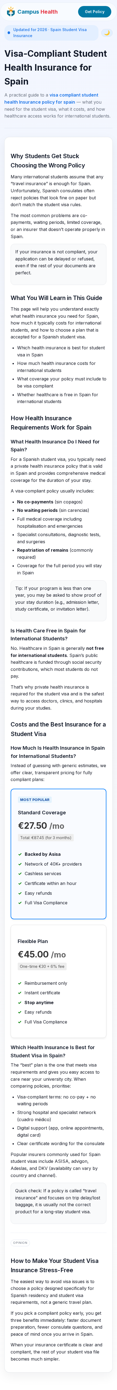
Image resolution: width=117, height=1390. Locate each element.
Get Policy (94, 11)
